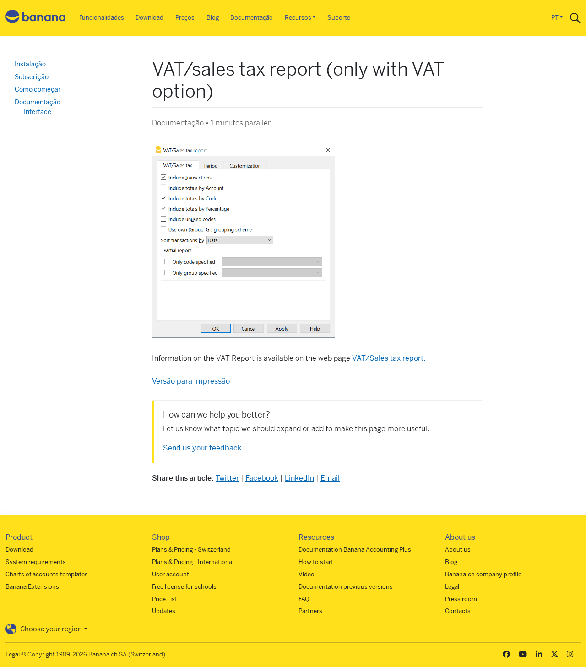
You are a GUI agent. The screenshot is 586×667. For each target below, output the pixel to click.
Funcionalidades (101, 18)
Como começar (38, 89)
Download (149, 18)
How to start (315, 562)
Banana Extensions (32, 587)
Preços (185, 18)
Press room (461, 599)
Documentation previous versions (345, 587)
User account (170, 574)
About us (458, 549)
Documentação (251, 18)
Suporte (338, 18)
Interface (37, 112)
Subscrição (32, 77)
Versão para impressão (191, 381)
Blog (212, 18)
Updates (163, 611)
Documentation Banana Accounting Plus (354, 549)
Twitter (227, 478)
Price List (164, 599)
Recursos (298, 18)
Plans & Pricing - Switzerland (191, 549)
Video (306, 574)
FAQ (303, 599)
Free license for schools (184, 587)
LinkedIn (299, 478)
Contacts (458, 611)
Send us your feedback (202, 448)
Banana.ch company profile (483, 574)
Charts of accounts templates (46, 574)
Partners (310, 611)
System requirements (35, 562)
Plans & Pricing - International (192, 562)
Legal (452, 587)
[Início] (35, 18)
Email (330, 478)
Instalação (30, 64)
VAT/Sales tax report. (388, 358)
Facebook (261, 478)
